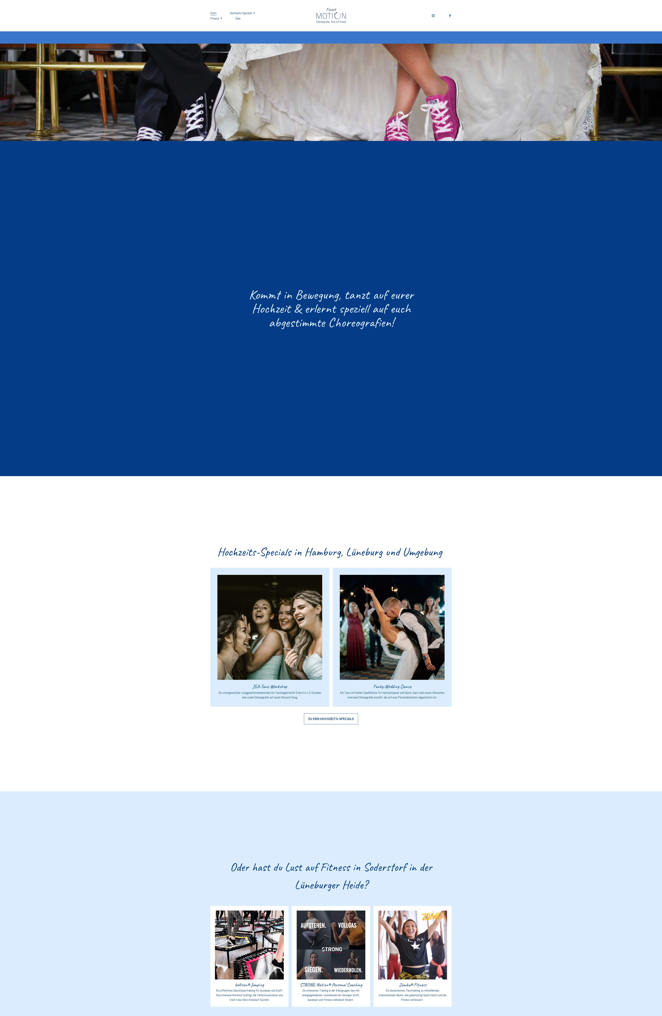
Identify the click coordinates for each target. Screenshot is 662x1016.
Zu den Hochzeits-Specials (331, 719)
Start (213, 13)
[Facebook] (450, 15)
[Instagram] (433, 15)
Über (238, 18)
